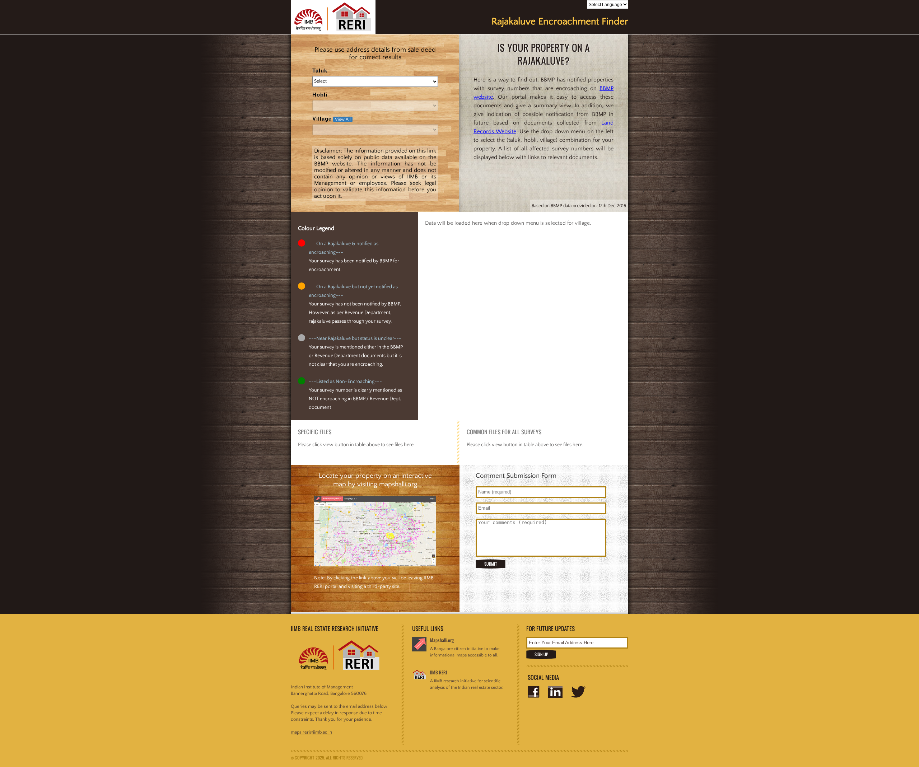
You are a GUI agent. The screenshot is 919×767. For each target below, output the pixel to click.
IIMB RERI (438, 672)
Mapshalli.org (442, 640)
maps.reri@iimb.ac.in (311, 732)
